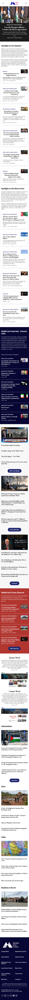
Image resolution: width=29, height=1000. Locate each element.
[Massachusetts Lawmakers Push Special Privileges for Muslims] (24, 109)
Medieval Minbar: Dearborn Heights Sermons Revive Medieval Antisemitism (14, 910)
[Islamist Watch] (14, 679)
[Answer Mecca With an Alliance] (24, 234)
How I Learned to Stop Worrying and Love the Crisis (14, 859)
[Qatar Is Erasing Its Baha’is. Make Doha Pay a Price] (24, 617)
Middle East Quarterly (7, 358)
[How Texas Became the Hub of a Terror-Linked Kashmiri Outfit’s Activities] (24, 131)
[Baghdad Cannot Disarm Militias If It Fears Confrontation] (24, 639)
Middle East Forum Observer (14, 24)
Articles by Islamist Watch (10, 130)
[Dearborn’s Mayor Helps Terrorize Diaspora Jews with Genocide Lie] (24, 89)
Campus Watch (14, 691)
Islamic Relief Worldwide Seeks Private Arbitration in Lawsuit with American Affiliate (14, 930)
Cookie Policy (18, 973)
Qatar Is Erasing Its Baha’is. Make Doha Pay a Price (8, 619)
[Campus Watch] (14, 714)
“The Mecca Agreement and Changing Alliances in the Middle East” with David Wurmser (12, 297)
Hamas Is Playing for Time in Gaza (10, 823)
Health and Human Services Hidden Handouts (11, 74)
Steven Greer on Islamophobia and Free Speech (14, 924)
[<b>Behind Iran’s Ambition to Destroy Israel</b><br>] (24, 373)
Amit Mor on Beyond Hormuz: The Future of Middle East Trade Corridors (13, 568)
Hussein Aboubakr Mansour (16, 285)
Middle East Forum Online (10, 88)
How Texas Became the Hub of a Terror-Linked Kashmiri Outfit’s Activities (11, 134)
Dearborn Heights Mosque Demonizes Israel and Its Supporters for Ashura (12, 175)
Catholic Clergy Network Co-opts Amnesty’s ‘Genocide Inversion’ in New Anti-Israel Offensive (13, 771)
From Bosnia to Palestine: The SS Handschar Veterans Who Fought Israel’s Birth (10, 385)
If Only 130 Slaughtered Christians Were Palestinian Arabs (12, 809)
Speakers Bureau (19, 957)
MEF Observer (14, 648)
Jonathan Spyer (14, 226)
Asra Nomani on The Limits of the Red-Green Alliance (13, 917)
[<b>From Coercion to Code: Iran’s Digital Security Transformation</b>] (24, 396)
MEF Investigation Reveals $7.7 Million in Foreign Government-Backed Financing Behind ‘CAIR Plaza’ (14, 520)
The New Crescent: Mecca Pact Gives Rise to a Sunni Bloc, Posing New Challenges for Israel (13, 218)
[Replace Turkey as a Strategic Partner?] (24, 416)
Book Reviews (5, 407)
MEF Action (4, 979)
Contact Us (18, 979)
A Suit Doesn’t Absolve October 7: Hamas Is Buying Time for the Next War (13, 816)
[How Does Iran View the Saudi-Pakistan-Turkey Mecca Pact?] (24, 309)
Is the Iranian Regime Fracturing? (10, 445)
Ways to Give (18, 968)
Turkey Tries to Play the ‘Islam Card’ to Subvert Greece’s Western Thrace (14, 867)
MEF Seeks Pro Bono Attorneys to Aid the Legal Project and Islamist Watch (13, 494)
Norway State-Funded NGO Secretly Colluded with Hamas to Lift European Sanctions (14, 749)
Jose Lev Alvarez (12, 632)
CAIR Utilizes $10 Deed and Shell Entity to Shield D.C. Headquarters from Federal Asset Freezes (13, 511)
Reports (5, 71)
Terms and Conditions (21, 962)
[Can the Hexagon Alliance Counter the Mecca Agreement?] (14, 14)
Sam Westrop (11, 144)
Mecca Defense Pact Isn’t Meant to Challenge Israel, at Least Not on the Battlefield (11, 255)
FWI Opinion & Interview (9, 109)
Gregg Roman (13, 243)
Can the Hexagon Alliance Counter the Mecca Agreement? (14, 28)
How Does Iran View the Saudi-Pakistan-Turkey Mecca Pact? (11, 313)
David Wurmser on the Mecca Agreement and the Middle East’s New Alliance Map (14, 553)
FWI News (5, 171)
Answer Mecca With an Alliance (9, 237)
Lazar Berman (14, 265)
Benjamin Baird (12, 80)
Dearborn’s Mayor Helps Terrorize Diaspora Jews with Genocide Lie (11, 92)
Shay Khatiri (13, 321)
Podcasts (5, 293)
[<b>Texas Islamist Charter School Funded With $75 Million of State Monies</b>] (24, 152)
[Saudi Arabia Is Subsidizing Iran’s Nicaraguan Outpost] (24, 628)
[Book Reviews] (24, 407)
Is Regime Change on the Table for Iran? (12, 451)
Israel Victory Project (6, 968)
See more (14, 780)
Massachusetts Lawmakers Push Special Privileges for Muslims (11, 112)
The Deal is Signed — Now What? (10, 456)
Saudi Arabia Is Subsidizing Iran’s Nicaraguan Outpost (10, 630)
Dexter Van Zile (14, 100)
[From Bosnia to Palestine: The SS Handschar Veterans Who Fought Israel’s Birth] (24, 383)
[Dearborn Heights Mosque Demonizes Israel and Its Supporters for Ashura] (24, 171)
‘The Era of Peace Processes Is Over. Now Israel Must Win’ (14, 463)
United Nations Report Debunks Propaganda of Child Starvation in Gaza (14, 829)
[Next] (6, 20)
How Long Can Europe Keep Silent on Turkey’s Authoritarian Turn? (14, 874)
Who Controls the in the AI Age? (12, 881)
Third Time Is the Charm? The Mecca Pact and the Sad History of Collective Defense (11, 277)
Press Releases (14, 529)
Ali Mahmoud (12, 643)
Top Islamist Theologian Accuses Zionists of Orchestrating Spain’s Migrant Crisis (13, 756)
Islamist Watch (14, 658)
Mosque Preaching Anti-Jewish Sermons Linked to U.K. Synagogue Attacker (14, 763)
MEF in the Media (14, 471)
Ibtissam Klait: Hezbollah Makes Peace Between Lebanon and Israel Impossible (14, 575)
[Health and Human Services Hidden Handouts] (24, 71)
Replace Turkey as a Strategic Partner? (9, 417)
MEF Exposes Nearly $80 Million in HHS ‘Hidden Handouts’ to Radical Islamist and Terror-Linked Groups (13, 502)
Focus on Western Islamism (5, 974)
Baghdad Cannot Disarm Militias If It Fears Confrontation (10, 640)
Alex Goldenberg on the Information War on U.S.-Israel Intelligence (13, 561)
